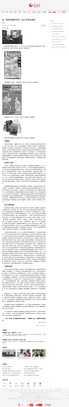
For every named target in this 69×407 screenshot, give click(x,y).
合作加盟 (33, 390)
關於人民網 (16, 390)
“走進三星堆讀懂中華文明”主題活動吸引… (58, 44)
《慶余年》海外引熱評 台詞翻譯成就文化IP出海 (10, 375)
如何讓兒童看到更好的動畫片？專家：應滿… (58, 39)
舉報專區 (34, 12)
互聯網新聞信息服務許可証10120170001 (28, 394)
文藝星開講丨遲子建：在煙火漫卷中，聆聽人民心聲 (13, 339)
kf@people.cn (25, 392)
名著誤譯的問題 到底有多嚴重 (29, 373)
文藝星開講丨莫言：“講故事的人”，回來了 (11, 332)
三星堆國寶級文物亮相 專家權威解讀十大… (58, 31)
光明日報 (14, 25)
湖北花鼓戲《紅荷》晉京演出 (56, 41)
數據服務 (42, 390)
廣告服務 (29, 390)
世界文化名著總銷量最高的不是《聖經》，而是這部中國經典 (35, 368)
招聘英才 (25, 390)
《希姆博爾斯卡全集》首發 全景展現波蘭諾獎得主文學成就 (12, 373)
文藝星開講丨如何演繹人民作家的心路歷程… (58, 36)
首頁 (3, 12)
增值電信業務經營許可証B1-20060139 (41, 394)
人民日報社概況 (11, 390)
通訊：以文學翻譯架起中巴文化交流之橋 (31, 375)
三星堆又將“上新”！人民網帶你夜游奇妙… (58, 23)
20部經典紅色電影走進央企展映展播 (57, 26)
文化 (6, 15)
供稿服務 (38, 390)
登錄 (64, 12)
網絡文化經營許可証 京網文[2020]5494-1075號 (27, 398)
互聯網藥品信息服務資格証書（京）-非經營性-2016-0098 (42, 396)
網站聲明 (46, 390)
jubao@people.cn (47, 392)
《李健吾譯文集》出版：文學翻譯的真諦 (31, 366)
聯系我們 (59, 390)
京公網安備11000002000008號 (56, 398)
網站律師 (50, 390)
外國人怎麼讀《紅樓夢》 (6, 368)
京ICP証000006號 (49, 398)
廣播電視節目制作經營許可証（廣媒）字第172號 (25, 396)
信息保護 (54, 390)
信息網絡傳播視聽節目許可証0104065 (13, 398)
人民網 (3, 15)
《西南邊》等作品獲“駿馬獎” (7, 366)
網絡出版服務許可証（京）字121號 (40, 398)
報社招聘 (21, 390)
